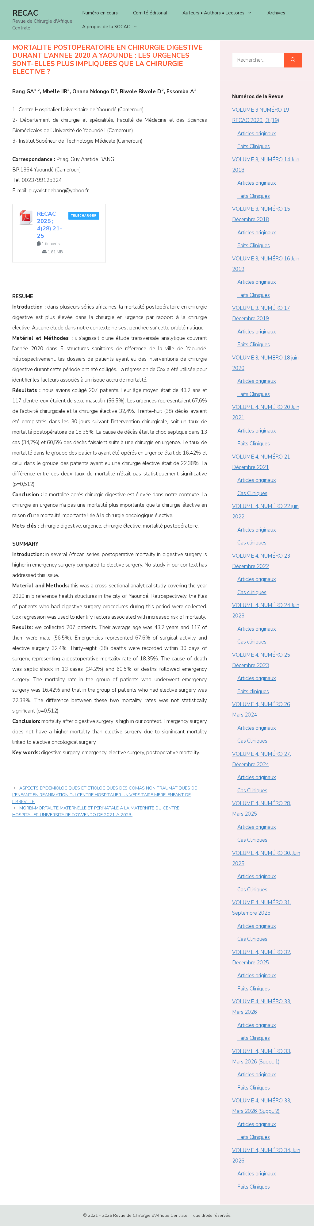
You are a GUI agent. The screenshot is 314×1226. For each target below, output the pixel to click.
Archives (276, 13)
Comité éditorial (150, 13)
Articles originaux (256, 133)
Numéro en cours (100, 13)
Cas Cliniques (252, 493)
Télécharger (84, 215)
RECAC (25, 13)
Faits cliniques (253, 691)
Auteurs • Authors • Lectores (213, 13)
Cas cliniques (251, 542)
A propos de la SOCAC (106, 27)
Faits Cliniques (253, 146)
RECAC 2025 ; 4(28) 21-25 (49, 225)
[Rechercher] (293, 60)
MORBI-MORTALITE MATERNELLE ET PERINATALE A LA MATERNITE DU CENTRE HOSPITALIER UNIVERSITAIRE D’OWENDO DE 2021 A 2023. (95, 811)
